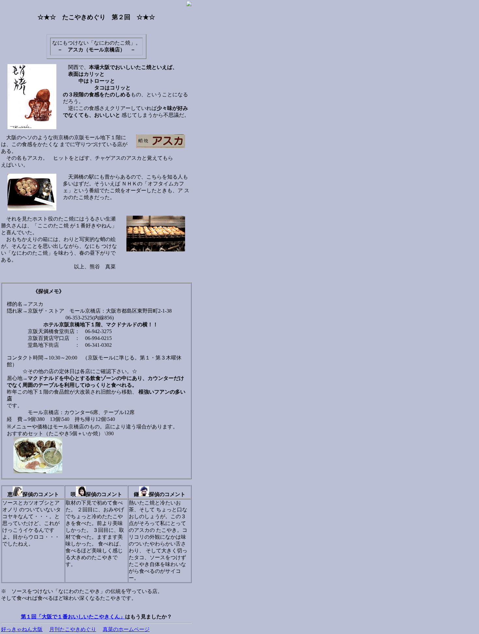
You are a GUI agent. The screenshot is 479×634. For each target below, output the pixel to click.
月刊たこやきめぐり (72, 629)
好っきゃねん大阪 (22, 629)
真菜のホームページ (126, 629)
